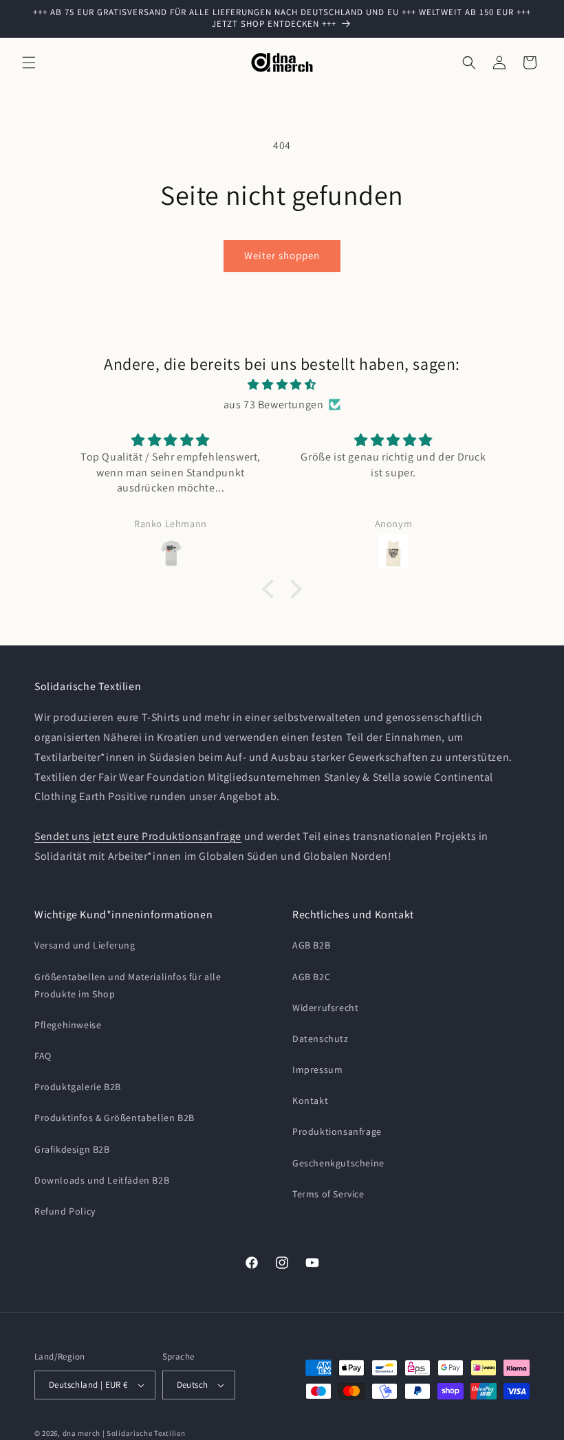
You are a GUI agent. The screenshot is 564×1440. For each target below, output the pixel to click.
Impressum (317, 1069)
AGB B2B (311, 945)
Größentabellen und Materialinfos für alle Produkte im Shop (127, 985)
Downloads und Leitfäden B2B (101, 1180)
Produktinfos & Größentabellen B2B (114, 1117)
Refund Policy (65, 1211)
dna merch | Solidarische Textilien (124, 1433)
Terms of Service (328, 1194)
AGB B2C (311, 977)
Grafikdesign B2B (72, 1149)
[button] (29, 62)
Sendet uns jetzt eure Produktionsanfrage (137, 836)
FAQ (43, 1056)
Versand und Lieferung (84, 945)
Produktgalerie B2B (77, 1087)
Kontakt (310, 1100)
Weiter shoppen (282, 255)
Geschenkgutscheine (338, 1163)
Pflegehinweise (67, 1025)
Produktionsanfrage (337, 1131)
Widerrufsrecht (325, 1007)
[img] (282, 385)
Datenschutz (320, 1038)
